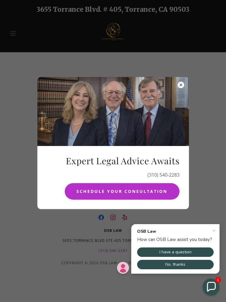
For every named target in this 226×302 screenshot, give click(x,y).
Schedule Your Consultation (122, 191)
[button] (211, 287)
